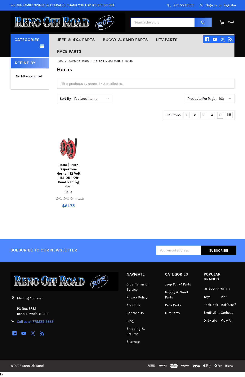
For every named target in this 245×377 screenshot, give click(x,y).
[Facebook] (207, 39)
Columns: (174, 115)
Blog (130, 321)
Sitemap (133, 342)
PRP (224, 297)
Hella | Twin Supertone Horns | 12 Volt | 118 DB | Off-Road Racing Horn (68, 176)
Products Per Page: (202, 98)
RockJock (211, 305)
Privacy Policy (137, 297)
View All (227, 320)
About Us (133, 305)
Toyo (207, 297)
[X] (223, 39)
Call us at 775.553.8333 (35, 321)
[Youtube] (215, 39)
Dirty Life (210, 320)
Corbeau (227, 313)
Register (230, 5)
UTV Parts (166, 39)
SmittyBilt (212, 313)
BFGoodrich (213, 289)
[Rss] (230, 39)
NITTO (225, 289)
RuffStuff (228, 305)
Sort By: (66, 98)
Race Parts (69, 51)
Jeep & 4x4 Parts (76, 39)
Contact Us (135, 313)
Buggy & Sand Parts (125, 39)
